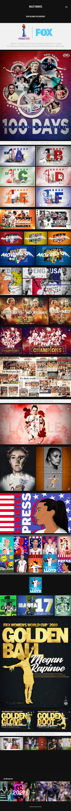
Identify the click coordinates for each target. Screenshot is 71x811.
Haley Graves (35, 6)
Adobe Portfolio (38, 806)
